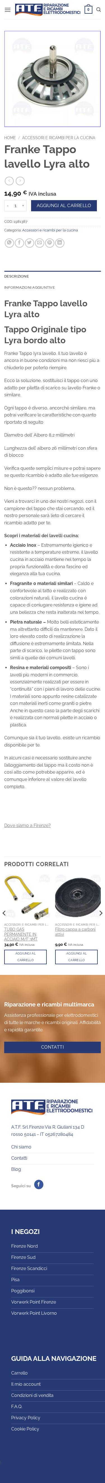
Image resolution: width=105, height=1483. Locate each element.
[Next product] (9, 181)
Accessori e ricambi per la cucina (58, 138)
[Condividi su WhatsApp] (9, 243)
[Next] (100, 924)
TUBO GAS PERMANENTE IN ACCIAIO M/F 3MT (21, 934)
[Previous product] (20, 181)
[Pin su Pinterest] (49, 243)
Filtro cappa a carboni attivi (75, 932)
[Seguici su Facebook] (38, 1184)
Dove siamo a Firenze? (27, 825)
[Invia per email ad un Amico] (39, 243)
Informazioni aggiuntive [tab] (29, 287)
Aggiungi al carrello (64, 205)
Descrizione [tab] (16, 276)
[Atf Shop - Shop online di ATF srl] (47, 10)
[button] (7, 9)
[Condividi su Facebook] (19, 243)
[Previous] (4, 924)
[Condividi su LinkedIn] (59, 243)
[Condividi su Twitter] (29, 243)
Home (10, 138)
